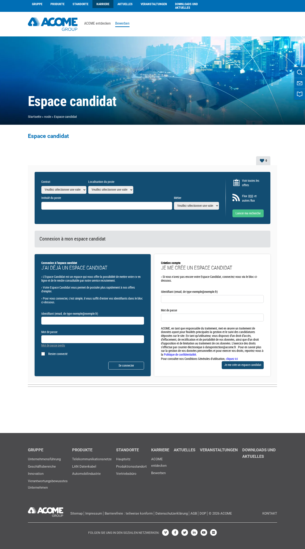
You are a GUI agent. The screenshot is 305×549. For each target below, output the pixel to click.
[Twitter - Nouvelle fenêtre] (184, 532)
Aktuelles (125, 4)
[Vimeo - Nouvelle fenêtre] (165, 532)
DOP (203, 513)
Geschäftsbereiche (42, 467)
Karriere (102, 4)
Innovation (36, 474)
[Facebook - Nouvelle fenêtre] (175, 532)
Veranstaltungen (154, 4)
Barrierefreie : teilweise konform (129, 513)
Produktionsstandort (131, 467)
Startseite (34, 116)
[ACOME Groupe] (45, 511)
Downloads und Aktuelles (186, 5)
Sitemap (76, 513)
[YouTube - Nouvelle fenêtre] (204, 532)
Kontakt (269, 513)
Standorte (80, 4)
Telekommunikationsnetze (92, 459)
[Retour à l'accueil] (52, 23)
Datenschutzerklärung (171, 513)
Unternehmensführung (44, 459)
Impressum (93, 513)
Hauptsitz (123, 459)
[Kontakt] (299, 83)
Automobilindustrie (86, 474)
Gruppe (37, 4)
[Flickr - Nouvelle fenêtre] (213, 532)
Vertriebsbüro (126, 474)
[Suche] (299, 72)
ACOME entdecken (97, 23)
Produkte (57, 4)
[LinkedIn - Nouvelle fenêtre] (194, 532)
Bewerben (122, 23)
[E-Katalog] (299, 94)
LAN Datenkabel (84, 467)
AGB (193, 513)
